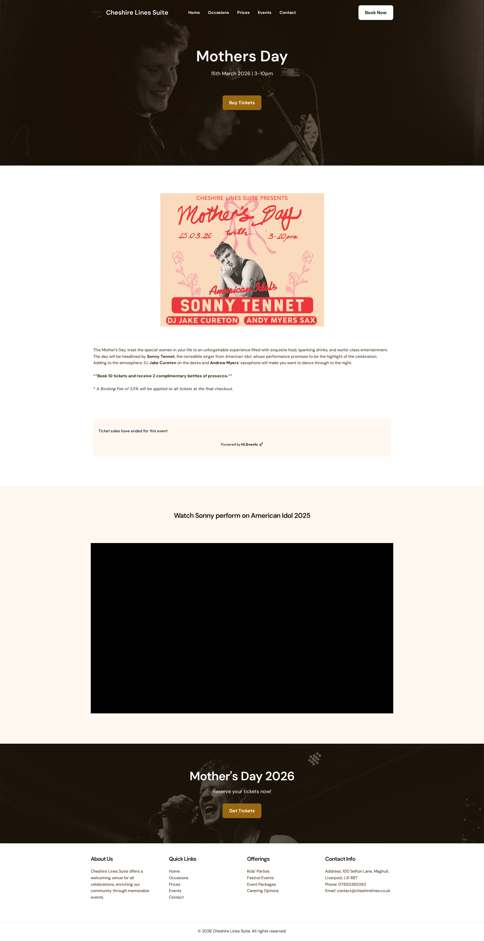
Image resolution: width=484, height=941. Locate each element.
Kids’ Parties (258, 871)
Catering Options (263, 890)
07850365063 (352, 884)
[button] (375, 12)
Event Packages (261, 884)
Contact (288, 12)
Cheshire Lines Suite (137, 12)
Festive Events (260, 877)
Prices (243, 12)
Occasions (218, 12)
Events (264, 12)
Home (194, 12)
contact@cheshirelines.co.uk (363, 890)
